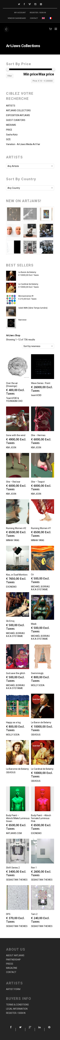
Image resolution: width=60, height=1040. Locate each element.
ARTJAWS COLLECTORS (18, 110)
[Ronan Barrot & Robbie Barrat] (46, 230)
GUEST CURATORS (15, 120)
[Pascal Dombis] (46, 247)
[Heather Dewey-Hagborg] (13, 230)
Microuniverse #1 (26, 296)
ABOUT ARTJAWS (15, 955)
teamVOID (36, 395)
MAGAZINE (11, 968)
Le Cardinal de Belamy (28, 284)
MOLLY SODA (37, 685)
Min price (31, 74)
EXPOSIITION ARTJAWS (18, 115)
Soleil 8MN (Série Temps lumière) (33, 308)
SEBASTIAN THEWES (17, 879)
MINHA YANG (12, 540)
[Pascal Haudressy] (13, 214)
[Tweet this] (20, 1029)
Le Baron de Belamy (27, 272)
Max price (46, 74)
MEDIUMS (11, 125)
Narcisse (22, 320)
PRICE (9, 129)
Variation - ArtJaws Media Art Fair (23, 144)
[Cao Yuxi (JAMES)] (30, 247)
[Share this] (11, 1029)
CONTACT (34, 18)
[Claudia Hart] (30, 230)
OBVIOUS (35, 734)
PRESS (9, 963)
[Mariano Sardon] (13, 247)
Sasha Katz (12, 134)
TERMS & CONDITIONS (17, 1004)
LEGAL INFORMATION (17, 1009)
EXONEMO (11, 586)
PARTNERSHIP (13, 959)
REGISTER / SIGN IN (38, 13)
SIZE (8, 139)
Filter (10, 76)
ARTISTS (10, 105)
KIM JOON (11, 447)
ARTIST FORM (13, 989)
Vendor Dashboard (17, 18)
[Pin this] (49, 1029)
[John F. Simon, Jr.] (46, 214)
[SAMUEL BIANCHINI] (30, 214)
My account (20, 13)
